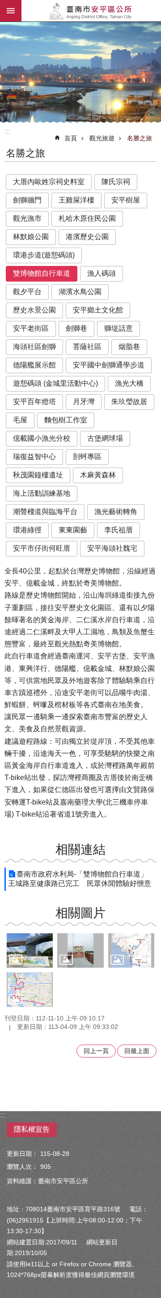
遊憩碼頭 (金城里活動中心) (55, 383)
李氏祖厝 (118, 530)
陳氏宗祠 (116, 181)
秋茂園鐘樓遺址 (38, 475)
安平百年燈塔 (34, 401)
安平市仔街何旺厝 (41, 548)
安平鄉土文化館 (98, 310)
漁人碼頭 (101, 273)
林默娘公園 (31, 236)
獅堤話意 (118, 328)
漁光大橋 (129, 383)
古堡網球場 (105, 438)
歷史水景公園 (34, 310)
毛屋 (20, 420)
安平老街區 (31, 328)
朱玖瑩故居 (129, 401)
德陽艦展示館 (34, 365)
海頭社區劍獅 (34, 346)
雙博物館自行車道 (41, 273)
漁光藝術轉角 (115, 511)
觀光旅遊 (101, 138)
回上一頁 (96, 1050)
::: (7, 131)
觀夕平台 (27, 291)
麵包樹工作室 (65, 420)
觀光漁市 (27, 218)
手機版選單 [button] (10, 10)
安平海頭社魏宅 (112, 548)
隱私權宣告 (32, 1129)
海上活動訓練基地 (41, 493)
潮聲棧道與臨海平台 (45, 511)
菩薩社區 (87, 346)
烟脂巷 (129, 346)
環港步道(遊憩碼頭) (44, 255)
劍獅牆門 (27, 200)
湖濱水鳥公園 (80, 291)
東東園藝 (73, 530)
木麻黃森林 (98, 475)
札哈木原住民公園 (87, 218)
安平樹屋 (125, 200)
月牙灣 (83, 401)
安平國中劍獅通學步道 (108, 365)
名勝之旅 (139, 138)
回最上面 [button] (136, 1050)
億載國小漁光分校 (41, 438)
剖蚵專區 (87, 456)
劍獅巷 (76, 328)
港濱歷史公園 (87, 236)
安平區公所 (91, 10)
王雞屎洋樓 (76, 200)
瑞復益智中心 (34, 456)
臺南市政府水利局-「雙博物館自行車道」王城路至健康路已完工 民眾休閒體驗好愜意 (79, 878)
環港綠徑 (27, 530)
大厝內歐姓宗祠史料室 (49, 181)
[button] (30, 950)
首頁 (70, 138)
